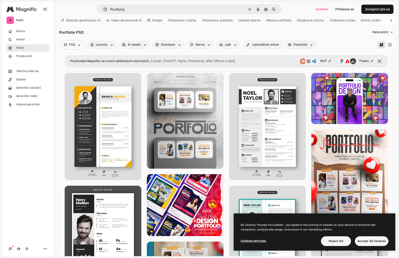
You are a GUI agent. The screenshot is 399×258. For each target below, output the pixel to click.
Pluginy (364, 61)
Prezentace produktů (217, 20)
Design (157, 20)
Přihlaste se (344, 9)
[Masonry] (381, 45)
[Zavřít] (379, 61)
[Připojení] (10, 248)
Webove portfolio (278, 20)
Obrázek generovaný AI (83, 20)
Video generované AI (126, 20)
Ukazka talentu (249, 20)
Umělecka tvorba (342, 20)
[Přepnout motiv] (26, 248)
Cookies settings (253, 241)
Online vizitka (371, 20)
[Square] (389, 45)
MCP (323, 61)
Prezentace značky (182, 20)
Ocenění (322, 9)
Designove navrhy (310, 20)
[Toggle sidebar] (45, 9)
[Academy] (18, 248)
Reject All (336, 241)
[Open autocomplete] (103, 9)
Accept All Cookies (371, 241)
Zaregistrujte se (377, 9)
